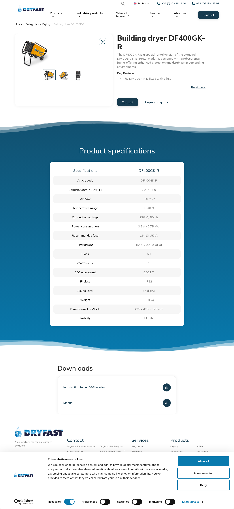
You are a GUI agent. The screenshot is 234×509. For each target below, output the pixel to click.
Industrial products (90, 13)
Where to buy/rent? (122, 14)
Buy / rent (137, 446)
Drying (174, 446)
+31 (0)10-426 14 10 (174, 3)
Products (56, 13)
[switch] (105, 502)
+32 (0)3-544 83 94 (207, 3)
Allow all (203, 461)
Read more (198, 87)
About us (180, 13)
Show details (190, 501)
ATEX (200, 446)
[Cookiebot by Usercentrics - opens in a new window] (24, 502)
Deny (203, 485)
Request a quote (156, 102)
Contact (208, 15)
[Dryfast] (31, 9)
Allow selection (203, 473)
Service (155, 13)
